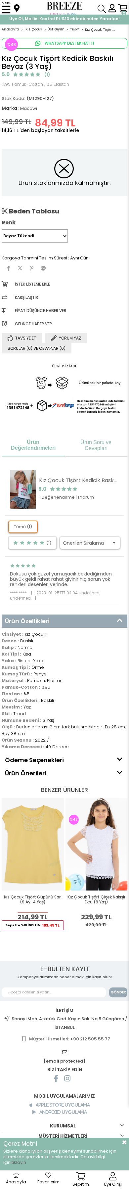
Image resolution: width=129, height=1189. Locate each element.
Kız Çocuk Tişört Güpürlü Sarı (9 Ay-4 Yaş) (33, 899)
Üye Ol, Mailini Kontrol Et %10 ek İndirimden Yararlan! (64, 19)
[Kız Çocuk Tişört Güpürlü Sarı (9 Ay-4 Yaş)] (33, 844)
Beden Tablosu (33, 211)
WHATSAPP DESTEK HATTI (69, 43)
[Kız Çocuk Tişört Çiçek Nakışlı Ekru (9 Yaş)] (96, 844)
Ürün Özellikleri (27, 621)
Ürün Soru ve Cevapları (95, 445)
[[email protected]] (64, 1052)
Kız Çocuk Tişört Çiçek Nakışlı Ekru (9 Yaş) (96, 899)
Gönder (118, 992)
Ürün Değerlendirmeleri (33, 445)
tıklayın (19, 1162)
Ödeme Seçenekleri (34, 760)
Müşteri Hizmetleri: (69, 1039)
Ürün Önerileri (25, 773)
